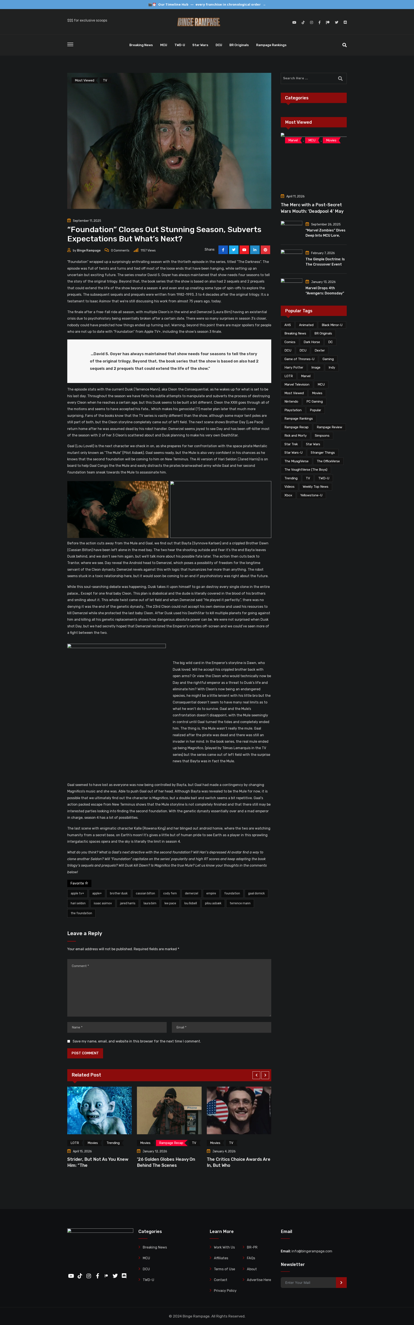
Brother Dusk (119, 893)
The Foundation (81, 913)
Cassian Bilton (145, 893)
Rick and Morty (295, 436)
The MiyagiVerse (296, 461)
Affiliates (221, 1258)
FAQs (251, 1258)
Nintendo (291, 401)
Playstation (293, 410)
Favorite (78, 883)
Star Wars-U (293, 453)
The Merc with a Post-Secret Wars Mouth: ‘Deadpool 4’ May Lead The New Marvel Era (312, 211)
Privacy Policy (225, 1291)
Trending (291, 478)
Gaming (328, 359)
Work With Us (224, 1247)
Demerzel (191, 893)
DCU (219, 45)
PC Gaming (314, 401)
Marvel (305, 376)
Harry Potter (293, 367)
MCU (163, 45)
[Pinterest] (265, 249)
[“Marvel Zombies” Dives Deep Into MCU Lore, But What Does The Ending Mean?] (291, 230)
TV (308, 478)
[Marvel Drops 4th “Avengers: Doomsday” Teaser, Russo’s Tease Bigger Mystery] (291, 287)
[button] (256, 1075)
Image (315, 367)
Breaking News (141, 45)
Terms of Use (224, 1269)
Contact (220, 1280)
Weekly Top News (315, 487)
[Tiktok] (78, 1274)
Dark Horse (312, 342)
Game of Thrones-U (299, 359)
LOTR (288, 376)
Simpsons (322, 436)
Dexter (320, 350)
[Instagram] (87, 1274)
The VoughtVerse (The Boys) (305, 470)
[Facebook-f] (96, 1274)
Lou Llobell (190, 903)
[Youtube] (244, 249)
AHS (287, 325)
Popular (315, 410)
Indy (332, 367)
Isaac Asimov (103, 903)
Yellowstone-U (311, 495)
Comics (289, 342)
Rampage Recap (296, 427)
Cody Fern (170, 893)
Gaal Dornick (256, 893)
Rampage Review (329, 427)
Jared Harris (127, 903)
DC (330, 342)
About (252, 1269)
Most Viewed (294, 393)
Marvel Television (296, 384)
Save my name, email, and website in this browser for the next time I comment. (137, 1041)
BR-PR (252, 1247)
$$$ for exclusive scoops (87, 20)
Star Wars (200, 45)
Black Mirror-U (332, 325)
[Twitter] (114, 1274)
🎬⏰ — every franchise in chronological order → (207, 4)
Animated (306, 325)
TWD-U (179, 45)
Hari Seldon (78, 903)
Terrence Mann (240, 903)
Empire (211, 893)
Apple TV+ (77, 893)
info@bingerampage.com (312, 1251)
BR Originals (239, 45)
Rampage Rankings (271, 45)
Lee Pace (170, 903)
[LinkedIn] (255, 249)
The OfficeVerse (328, 461)
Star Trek (291, 444)
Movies (317, 393)
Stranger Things (323, 453)
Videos (289, 487)
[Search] (344, 45)
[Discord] (122, 1274)
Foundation (232, 893)
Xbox (288, 495)
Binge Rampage (88, 250)
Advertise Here (259, 1280)
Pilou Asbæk (213, 903)
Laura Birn (150, 903)
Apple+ (97, 893)
